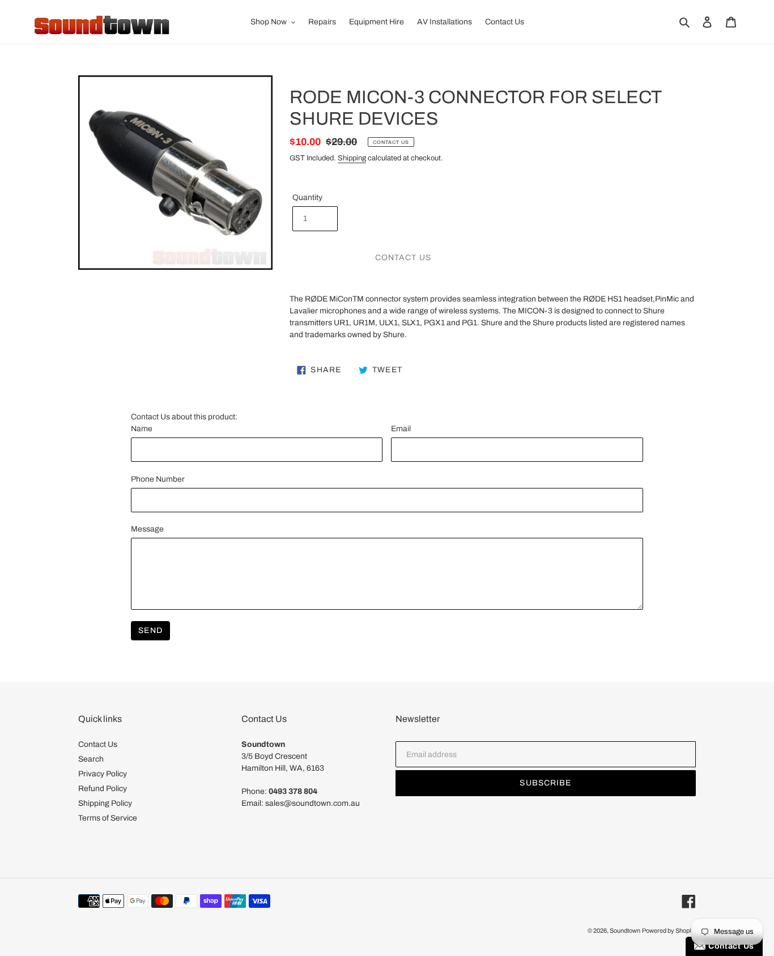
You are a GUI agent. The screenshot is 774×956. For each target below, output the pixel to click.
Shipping (352, 158)
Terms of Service (107, 818)
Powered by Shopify (669, 930)
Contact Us (97, 744)
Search (91, 759)
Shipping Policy (105, 803)
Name (141, 428)
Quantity (307, 197)
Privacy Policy (102, 774)
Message (147, 529)
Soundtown (625, 930)
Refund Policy (102, 788)
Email (401, 428)
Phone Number (158, 479)
